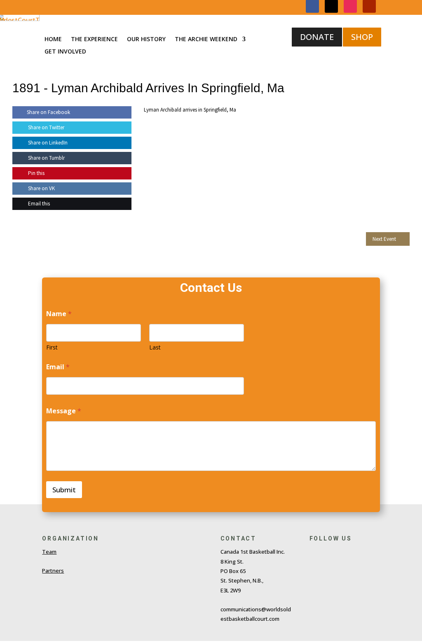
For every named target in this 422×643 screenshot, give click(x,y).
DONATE (317, 36)
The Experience (94, 39)
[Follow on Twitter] (331, 553)
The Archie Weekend (206, 39)
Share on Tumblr (46, 157)
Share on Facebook (48, 112)
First (52, 347)
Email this (38, 203)
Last (155, 347)
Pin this (36, 173)
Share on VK (41, 188)
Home (53, 39)
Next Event (384, 238)
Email (58, 367)
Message (63, 411)
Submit (64, 489)
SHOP (362, 36)
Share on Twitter (45, 127)
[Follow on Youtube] (368, 553)
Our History (146, 39)
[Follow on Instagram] (349, 553)
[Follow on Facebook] (312, 553)
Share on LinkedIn (47, 142)
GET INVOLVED (65, 52)
